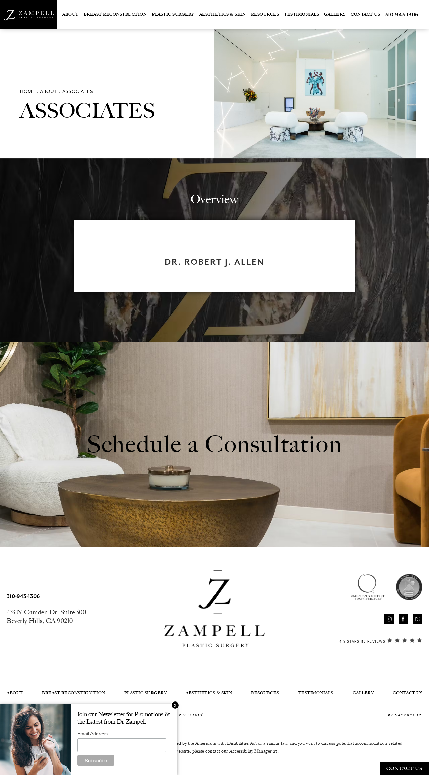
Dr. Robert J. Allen (214, 262)
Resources (265, 14)
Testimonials (301, 14)
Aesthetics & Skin (222, 14)
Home (27, 91)
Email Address (92, 733)
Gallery (335, 14)
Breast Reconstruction (115, 14)
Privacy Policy (405, 715)
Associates (77, 91)
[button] (389, 619)
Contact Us (365, 14)
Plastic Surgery (173, 14)
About (70, 14)
